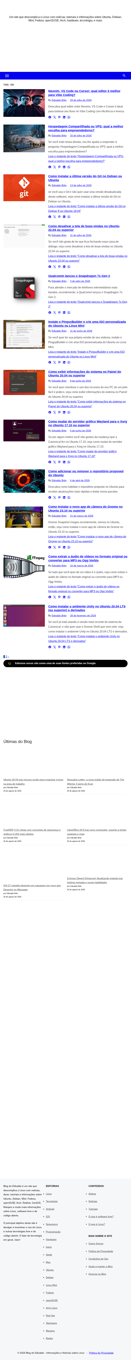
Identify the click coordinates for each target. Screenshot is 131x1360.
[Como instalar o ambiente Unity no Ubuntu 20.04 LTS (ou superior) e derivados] (24, 616)
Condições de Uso (98, 1258)
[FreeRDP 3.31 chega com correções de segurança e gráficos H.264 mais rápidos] (29, 813)
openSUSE (52, 1300)
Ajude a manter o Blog (101, 1266)
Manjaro (50, 1330)
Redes (49, 1338)
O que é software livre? (101, 1216)
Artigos (92, 1193)
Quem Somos (96, 1243)
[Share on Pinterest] (59, 117)
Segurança (52, 1224)
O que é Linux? (97, 1224)
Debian (50, 1277)
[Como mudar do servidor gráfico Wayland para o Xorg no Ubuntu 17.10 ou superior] (24, 430)
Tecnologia (51, 1201)
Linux (49, 1193)
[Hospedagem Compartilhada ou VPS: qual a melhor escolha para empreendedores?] (24, 138)
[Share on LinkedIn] (64, 117)
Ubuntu (50, 1269)
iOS (48, 1216)
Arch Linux (51, 1307)
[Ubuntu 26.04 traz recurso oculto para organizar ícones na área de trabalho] (29, 763)
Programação (53, 1231)
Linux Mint (51, 1285)
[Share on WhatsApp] (68, 117)
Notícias (93, 1201)
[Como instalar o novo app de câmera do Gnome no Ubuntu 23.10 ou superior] (24, 517)
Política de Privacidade (101, 1251)
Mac (48, 1262)
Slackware (51, 1323)
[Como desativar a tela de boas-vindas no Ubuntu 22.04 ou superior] (24, 236)
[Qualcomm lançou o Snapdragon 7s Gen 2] (24, 290)
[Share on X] (54, 117)
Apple (49, 1254)
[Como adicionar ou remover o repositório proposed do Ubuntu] (24, 481)
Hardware (51, 1239)
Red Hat (50, 1315)
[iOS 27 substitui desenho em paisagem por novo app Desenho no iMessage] (29, 865)
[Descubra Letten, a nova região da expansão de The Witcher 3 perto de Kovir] (92, 763)
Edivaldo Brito (59, 100)
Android (50, 1209)
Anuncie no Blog (97, 1274)
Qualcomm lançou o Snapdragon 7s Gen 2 (79, 276)
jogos (49, 1247)
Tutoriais (93, 1209)
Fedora (50, 1292)
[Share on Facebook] (49, 117)
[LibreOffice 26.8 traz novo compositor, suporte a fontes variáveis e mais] (92, 813)
